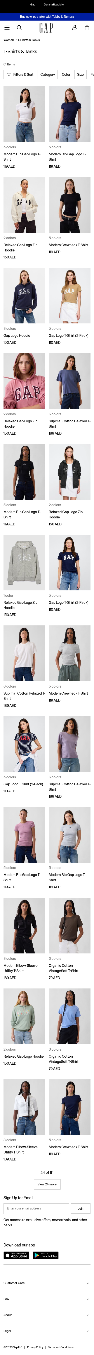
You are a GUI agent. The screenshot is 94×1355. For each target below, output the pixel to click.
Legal (7, 1331)
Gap (32, 4)
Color (66, 74)
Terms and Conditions (60, 1347)
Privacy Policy (35, 1347)
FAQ (6, 1299)
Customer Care (14, 1283)
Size (80, 74)
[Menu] (6, 27)
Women (8, 40)
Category (47, 74)
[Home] (46, 28)
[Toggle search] (19, 27)
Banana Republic (54, 4)
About (7, 1315)
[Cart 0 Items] (87, 27)
